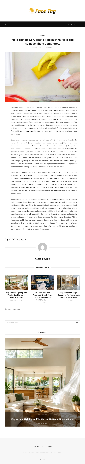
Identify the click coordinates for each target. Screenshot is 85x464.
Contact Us (38, 446)
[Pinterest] (4, 126)
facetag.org (56, 453)
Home (43, 35)
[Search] (78, 24)
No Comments (48, 48)
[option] (42, 382)
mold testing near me (24, 131)
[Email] (4, 131)
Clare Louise (42, 258)
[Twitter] (4, 120)
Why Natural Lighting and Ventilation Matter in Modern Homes (16, 295)
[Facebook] (4, 115)
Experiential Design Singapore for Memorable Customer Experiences (69, 295)
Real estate (42, 415)
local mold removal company (37, 229)
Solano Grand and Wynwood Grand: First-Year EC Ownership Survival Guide (42, 296)
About (49, 446)
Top (43, 459)
